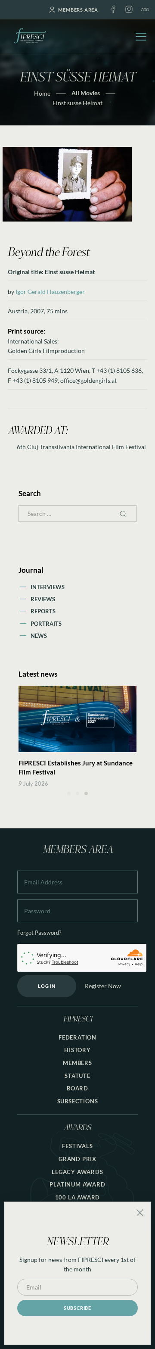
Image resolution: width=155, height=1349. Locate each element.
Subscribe (77, 1308)
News (39, 635)
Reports (43, 611)
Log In (47, 986)
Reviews (43, 599)
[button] (69, 793)
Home (42, 93)
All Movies (85, 93)
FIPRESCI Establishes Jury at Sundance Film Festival (76, 767)
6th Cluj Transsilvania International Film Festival (81, 446)
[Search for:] (77, 513)
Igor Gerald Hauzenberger (50, 291)
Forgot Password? (39, 933)
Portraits (46, 623)
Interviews (48, 587)
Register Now (103, 986)
